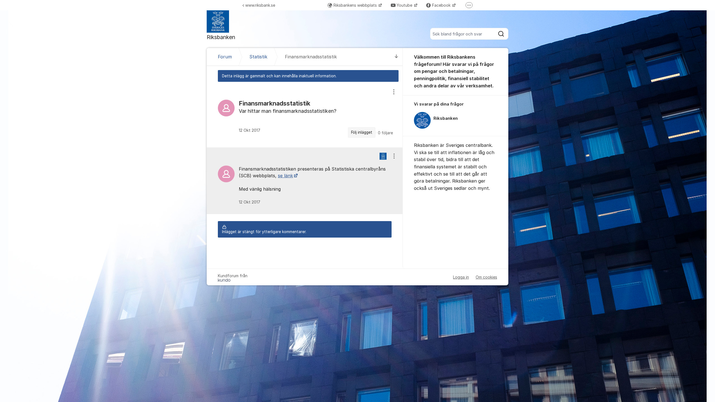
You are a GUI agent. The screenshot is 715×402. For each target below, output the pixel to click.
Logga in (461, 277)
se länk (285, 175)
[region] (305, 114)
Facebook (442, 5)
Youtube (405, 5)
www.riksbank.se (260, 5)
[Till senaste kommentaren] (396, 57)
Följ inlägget (361, 132)
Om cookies (486, 277)
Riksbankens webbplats (355, 5)
